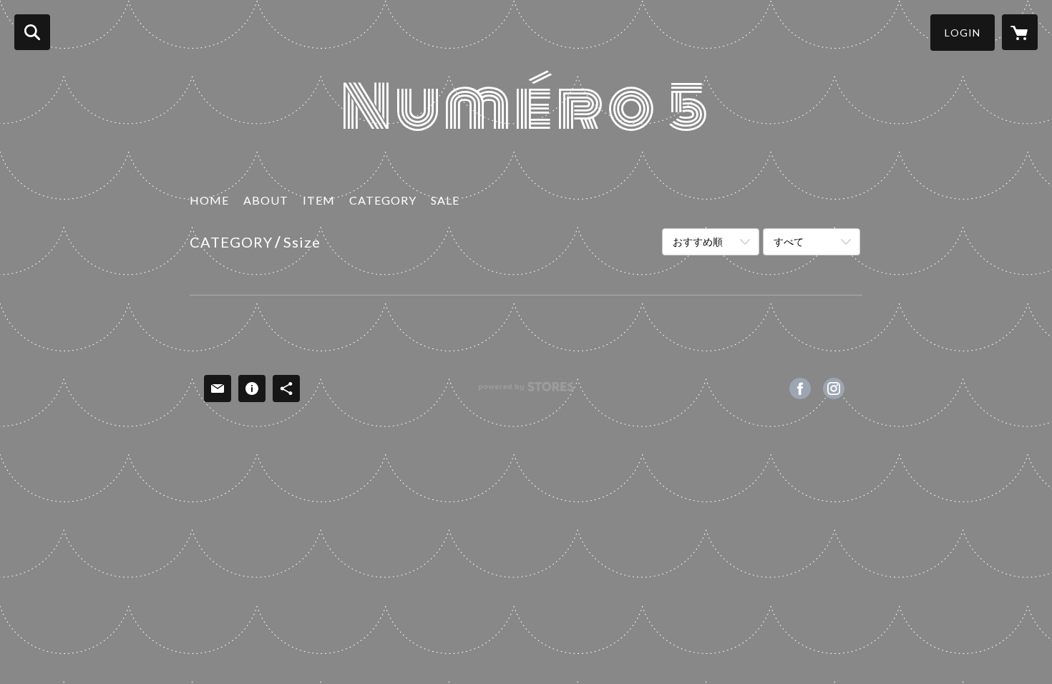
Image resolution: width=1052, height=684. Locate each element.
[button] (962, 32)
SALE (445, 200)
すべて (789, 241)
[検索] (32, 32)
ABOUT (265, 200)
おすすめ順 (698, 241)
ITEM (319, 200)
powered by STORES (526, 391)
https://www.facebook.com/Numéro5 (800, 388)
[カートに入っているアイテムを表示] (1020, 32)
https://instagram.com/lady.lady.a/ (833, 388)
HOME (209, 200)
